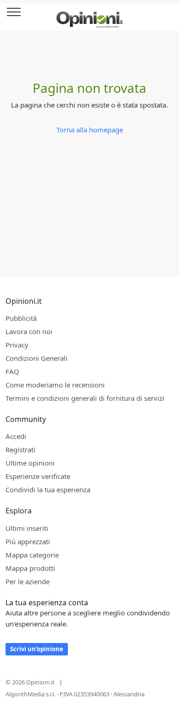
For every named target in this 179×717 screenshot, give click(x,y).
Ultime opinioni (30, 462)
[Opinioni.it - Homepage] (89, 16)
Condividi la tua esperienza (48, 489)
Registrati (20, 449)
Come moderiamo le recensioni (55, 384)
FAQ (12, 371)
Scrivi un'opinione (36, 649)
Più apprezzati (28, 541)
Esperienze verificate (38, 476)
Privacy (17, 344)
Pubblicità (21, 318)
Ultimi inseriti (27, 528)
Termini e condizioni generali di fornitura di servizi (85, 398)
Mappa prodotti (30, 568)
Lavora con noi (29, 331)
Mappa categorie (32, 554)
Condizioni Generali (36, 358)
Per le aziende (28, 581)
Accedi (167, 12)
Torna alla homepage (89, 129)
